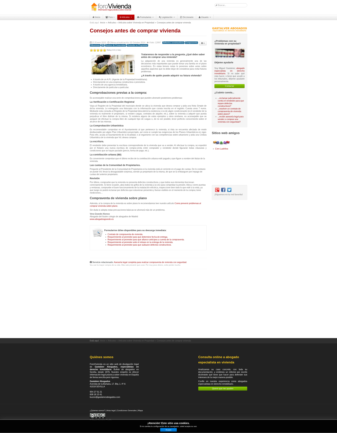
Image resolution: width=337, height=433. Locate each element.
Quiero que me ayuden (222, 388)
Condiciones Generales (127, 410)
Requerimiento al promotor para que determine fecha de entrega (137, 237)
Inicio (97, 17)
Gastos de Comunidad (116, 45)
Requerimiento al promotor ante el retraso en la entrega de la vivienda (140, 242)
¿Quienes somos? (97, 410)
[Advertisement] (148, 303)
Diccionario (188, 17)
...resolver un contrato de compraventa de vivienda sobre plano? (229, 111)
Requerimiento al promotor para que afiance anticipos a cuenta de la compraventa (146, 239)
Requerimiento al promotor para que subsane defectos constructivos (139, 245)
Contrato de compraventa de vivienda (125, 234)
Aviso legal (110, 410)
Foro (110, 17)
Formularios (146, 17)
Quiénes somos (101, 357)
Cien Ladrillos (221, 149)
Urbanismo (95, 45)
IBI (103, 45)
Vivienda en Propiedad (137, 45)
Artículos (125, 17)
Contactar (229, 86)
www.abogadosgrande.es (102, 219)
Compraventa (191, 43)
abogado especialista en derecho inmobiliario (229, 71)
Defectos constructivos (173, 43)
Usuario (205, 17)
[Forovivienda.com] (111, 7)
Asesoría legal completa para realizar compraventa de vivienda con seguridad (150, 262)
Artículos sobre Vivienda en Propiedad (136, 22)
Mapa (140, 410)
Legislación (167, 17)
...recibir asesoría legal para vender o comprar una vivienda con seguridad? (231, 119)
